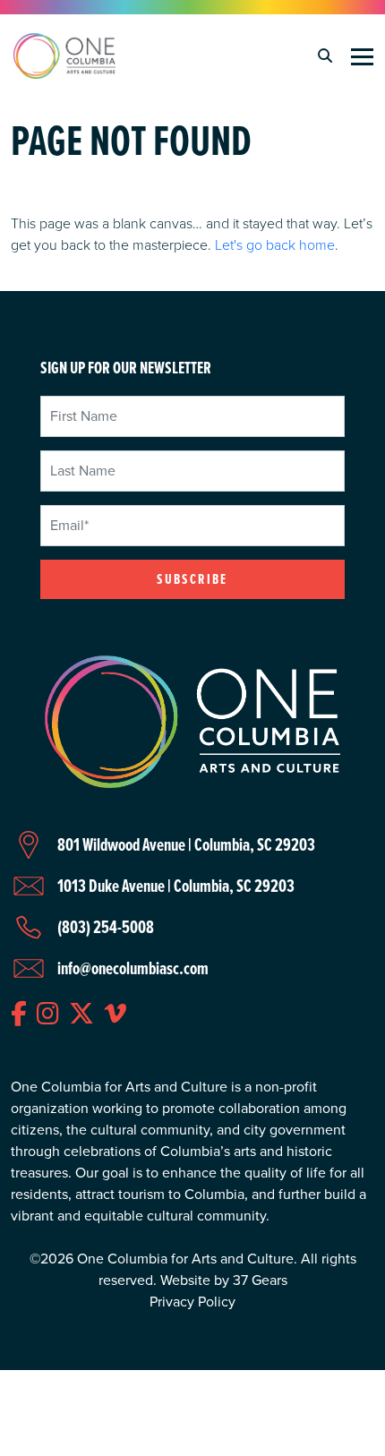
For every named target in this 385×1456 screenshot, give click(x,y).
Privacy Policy (192, 1301)
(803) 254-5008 (105, 926)
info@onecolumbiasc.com (133, 968)
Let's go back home (275, 244)
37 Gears (260, 1280)
